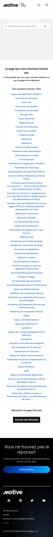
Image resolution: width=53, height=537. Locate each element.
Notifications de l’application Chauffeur (26, 163)
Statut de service (26, 118)
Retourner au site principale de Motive (18, 519)
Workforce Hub (26, 237)
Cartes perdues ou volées (26, 155)
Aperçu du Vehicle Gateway (26, 289)
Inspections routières (26, 131)
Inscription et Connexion (26, 98)
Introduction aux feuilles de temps (26, 241)
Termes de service (10, 511)
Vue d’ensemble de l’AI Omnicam (26, 347)
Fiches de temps (26, 135)
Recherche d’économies (26, 147)
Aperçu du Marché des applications (26, 375)
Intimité (6, 515)
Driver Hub (26, 102)
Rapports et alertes (26, 257)
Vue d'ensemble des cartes (26, 221)
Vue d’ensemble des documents (26, 281)
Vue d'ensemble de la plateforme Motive (26, 171)
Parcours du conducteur (27, 106)
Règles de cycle (26, 122)
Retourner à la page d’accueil (26, 410)
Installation (26, 328)
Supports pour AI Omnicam (26, 351)
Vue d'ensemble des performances (26, 272)
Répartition (26, 143)
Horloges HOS (26, 114)
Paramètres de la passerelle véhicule (26, 311)
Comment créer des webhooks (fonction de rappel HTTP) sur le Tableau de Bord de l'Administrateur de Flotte (26, 206)
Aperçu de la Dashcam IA (26, 323)
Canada (6, 523)
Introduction (26, 339)
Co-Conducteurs (26, 159)
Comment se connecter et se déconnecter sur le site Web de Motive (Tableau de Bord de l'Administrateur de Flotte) (26, 196)
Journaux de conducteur (26, 126)
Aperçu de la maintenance (26, 225)
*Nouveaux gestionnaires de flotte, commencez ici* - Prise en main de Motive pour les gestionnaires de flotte (26, 186)
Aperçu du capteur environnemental (26, 355)
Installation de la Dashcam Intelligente (26, 343)
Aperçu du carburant (26, 217)
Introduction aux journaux (26, 110)
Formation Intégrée (26, 277)
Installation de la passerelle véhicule (26, 293)
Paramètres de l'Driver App (27, 167)
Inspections (26, 139)
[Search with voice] (45, 26)
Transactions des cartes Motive (26, 151)
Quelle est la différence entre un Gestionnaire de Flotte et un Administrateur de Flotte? (26, 396)
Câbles (26, 315)
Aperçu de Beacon (26, 366)
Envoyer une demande (26, 419)
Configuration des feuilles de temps (26, 245)
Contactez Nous (26, 469)
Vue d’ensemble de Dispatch (26, 261)
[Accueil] (14, 5)
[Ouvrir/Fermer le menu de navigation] (38, 5)
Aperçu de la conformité (26, 213)
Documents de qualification (26, 249)
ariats (26, 370)
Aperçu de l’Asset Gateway (26, 319)
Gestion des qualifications (26, 253)
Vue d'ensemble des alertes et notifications (26, 285)
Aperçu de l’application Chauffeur (26, 94)
